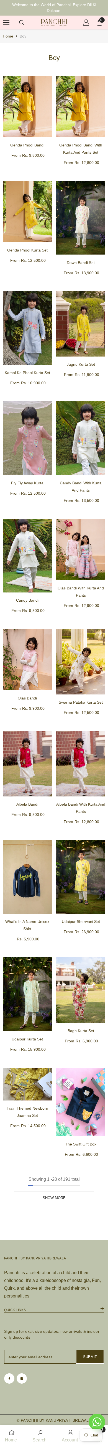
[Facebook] (9, 1378)
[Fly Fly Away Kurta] (27, 438)
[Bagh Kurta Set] (80, 990)
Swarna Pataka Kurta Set (81, 702)
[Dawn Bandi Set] (80, 218)
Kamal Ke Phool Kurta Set (27, 372)
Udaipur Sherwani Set (81, 921)
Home (8, 36)
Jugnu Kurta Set (81, 364)
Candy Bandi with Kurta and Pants (81, 486)
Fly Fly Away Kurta (27, 483)
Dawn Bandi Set (81, 262)
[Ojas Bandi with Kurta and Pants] (80, 549)
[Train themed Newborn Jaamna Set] (27, 1084)
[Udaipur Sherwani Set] (80, 877)
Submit (90, 1357)
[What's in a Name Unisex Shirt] (27, 877)
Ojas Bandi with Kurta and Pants (81, 591)
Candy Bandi (27, 600)
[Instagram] (22, 1378)
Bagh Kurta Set (81, 1030)
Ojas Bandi (27, 698)
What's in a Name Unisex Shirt (27, 925)
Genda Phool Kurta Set (27, 250)
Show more (54, 1198)
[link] (40, 1436)
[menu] (6, 22)
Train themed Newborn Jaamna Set (27, 1112)
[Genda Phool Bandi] (27, 106)
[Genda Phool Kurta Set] (27, 211)
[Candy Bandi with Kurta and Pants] (80, 438)
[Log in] (86, 22)
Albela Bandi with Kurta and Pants (80, 808)
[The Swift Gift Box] (80, 1102)
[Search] (22, 22)
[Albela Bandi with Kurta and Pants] (80, 763)
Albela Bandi (27, 804)
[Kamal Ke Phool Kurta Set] (27, 328)
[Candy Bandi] (27, 556)
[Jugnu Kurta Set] (80, 324)
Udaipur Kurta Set (27, 1039)
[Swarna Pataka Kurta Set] (80, 661)
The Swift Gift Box (80, 1144)
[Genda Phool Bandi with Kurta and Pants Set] (80, 106)
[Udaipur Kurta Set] (27, 994)
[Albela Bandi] (27, 763)
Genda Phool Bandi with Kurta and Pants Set (80, 149)
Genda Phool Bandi (27, 145)
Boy (23, 36)
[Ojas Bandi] (27, 659)
